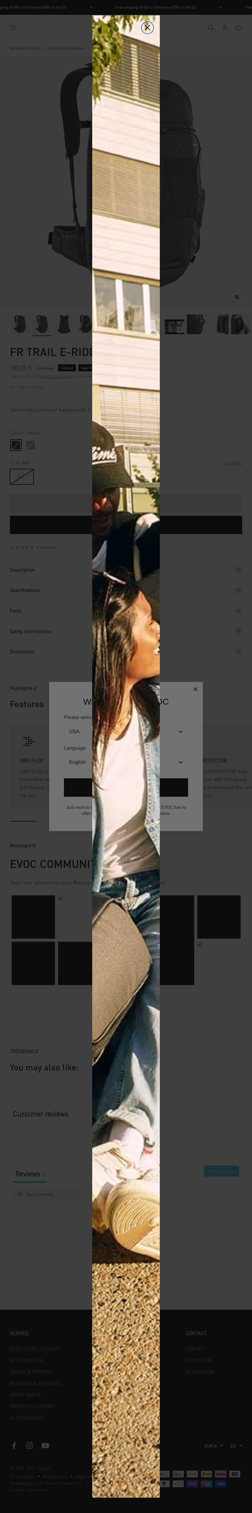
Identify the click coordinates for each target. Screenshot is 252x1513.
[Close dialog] (147, 28)
